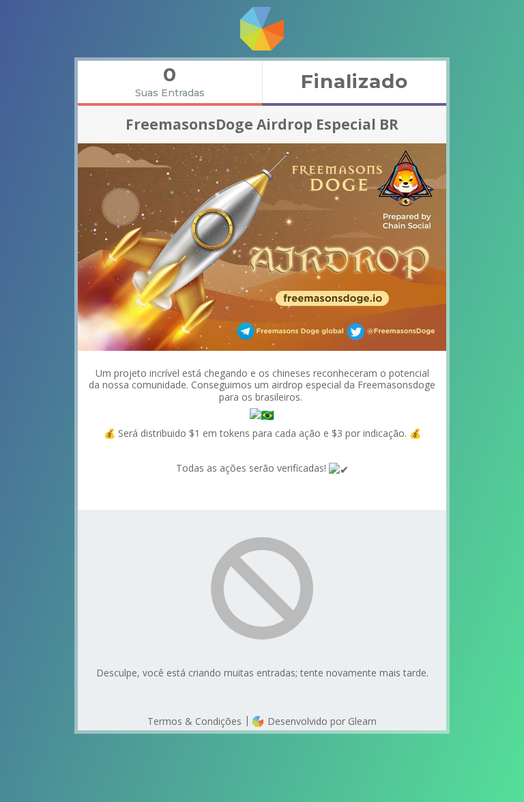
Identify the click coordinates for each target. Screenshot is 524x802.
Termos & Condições (194, 721)
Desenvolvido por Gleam (321, 721)
